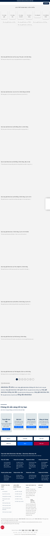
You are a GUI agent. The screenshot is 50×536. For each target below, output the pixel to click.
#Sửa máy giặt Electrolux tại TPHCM (24, 22)
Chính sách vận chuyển (7, 512)
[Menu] (1, 3)
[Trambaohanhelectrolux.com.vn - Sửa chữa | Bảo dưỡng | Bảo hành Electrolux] (25, 3)
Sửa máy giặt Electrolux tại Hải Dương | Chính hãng (13, 336)
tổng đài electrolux (25, 395)
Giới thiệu (15, 532)
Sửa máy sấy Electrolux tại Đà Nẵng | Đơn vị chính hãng (14, 126)
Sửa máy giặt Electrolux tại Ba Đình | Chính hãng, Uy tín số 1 (15, 301)
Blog (29, 532)
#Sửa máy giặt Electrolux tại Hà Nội (9, 22)
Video (31, 532)
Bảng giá (20, 532)
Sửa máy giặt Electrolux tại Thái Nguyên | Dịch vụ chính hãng (16, 371)
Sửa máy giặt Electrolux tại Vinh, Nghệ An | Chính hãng (14, 266)
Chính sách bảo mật (6, 502)
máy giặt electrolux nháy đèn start (10, 394)
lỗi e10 (25, 390)
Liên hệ (35, 532)
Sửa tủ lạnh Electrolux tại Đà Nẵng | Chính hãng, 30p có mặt (15, 161)
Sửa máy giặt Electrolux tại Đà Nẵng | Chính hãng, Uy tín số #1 (16, 196)
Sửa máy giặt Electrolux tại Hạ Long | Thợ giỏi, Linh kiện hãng (16, 56)
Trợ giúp (25, 532)
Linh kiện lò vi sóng (18, 498)
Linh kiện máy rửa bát (19, 501)
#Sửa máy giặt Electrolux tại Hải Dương (25, 24)
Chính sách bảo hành (6, 505)
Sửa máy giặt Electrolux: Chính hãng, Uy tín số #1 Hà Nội (15, 231)
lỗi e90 (15, 387)
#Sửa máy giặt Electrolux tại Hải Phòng (40, 22)
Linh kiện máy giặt (18, 491)
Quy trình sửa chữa (6, 493)
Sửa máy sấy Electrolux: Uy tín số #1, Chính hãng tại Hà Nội (15, 91)
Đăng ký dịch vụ (2, 527)
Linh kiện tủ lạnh (18, 496)
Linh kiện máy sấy (18, 493)
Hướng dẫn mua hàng (6, 496)
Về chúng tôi (4, 491)
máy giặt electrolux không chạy (34, 389)
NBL (20, 530)
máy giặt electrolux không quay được (26, 392)
